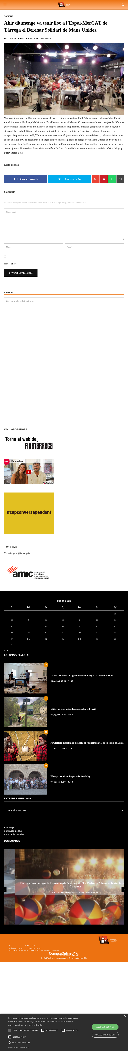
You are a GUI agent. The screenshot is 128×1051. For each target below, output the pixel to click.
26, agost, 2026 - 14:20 (62, 681)
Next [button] (124, 889)
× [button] (125, 1016)
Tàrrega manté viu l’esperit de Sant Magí (70, 776)
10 (12, 626)
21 (79, 632)
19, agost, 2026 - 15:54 (61, 782)
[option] (64, 887)
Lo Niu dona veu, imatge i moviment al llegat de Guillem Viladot (81, 675)
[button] (44, 1042)
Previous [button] (4, 889)
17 (12, 632)
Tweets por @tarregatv (17, 553)
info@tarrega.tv (30, 946)
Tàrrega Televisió (16, 38)
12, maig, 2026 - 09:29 (76, 892)
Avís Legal (9, 827)
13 (63, 626)
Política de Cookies (14, 834)
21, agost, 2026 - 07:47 (62, 748)
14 (79, 626)
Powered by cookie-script (18, 1047)
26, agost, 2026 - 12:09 (62, 715)
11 (28, 626)
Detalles (40, 1025)
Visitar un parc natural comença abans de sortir (73, 709)
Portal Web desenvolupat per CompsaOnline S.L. (64, 958)
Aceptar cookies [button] (105, 1027)
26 (46, 639)
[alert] (64, 1032)
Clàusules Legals (13, 831)
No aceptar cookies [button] (105, 1034)
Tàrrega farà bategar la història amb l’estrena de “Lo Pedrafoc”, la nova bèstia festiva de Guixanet (64, 884)
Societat (8, 16)
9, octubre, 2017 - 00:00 (40, 38)
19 (46, 632)
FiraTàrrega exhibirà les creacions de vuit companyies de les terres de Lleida (87, 743)
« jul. (6, 650)
